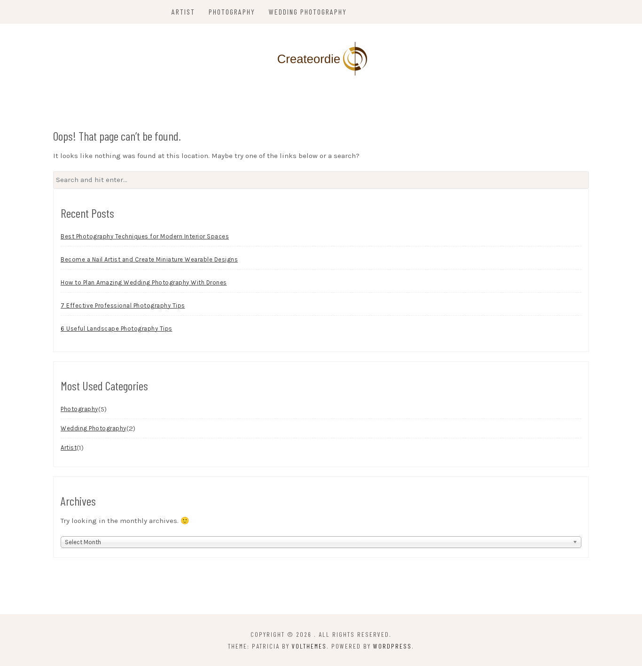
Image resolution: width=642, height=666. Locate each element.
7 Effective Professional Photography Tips (123, 305)
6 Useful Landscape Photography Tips (116, 328)
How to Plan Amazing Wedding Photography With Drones (144, 282)
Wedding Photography (308, 11)
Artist (183, 11)
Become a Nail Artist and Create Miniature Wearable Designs (149, 259)
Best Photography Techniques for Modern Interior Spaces (145, 236)
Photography (232, 11)
